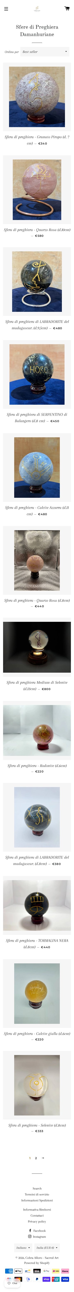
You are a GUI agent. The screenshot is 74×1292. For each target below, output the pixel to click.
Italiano (21, 1248)
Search (37, 1188)
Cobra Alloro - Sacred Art (41, 1258)
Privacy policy (37, 1221)
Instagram (39, 1236)
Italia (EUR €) (45, 1248)
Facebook (39, 1231)
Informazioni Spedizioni (37, 1200)
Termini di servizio (37, 1194)
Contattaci (37, 1215)
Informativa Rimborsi (37, 1209)
